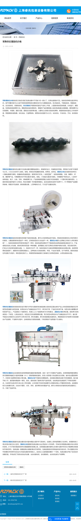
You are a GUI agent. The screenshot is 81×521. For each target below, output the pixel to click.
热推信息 (22, 37)
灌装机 (21, 467)
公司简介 (41, 495)
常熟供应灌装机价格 (10, 467)
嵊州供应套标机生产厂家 (18, 480)
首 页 (15, 37)
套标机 (57, 495)
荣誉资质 (41, 498)
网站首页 (7, 18)
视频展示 (74, 495)
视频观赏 (54, 18)
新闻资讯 (70, 18)
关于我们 (23, 18)
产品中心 (39, 18)
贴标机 (57, 498)
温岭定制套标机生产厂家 (18, 474)
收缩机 (57, 501)
